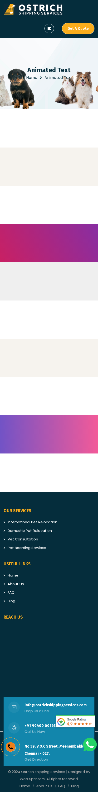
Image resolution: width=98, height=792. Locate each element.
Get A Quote (78, 28)
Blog (11, 600)
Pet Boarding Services (27, 547)
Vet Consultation (23, 539)
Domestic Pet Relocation (30, 530)
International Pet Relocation (32, 522)
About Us (16, 583)
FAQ (11, 592)
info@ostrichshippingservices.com (55, 705)
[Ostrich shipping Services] (33, 9)
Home (31, 77)
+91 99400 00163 (40, 725)
